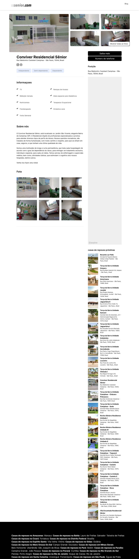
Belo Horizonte (18, 548)
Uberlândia (32, 548)
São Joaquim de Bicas (48, 548)
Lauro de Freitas (88, 535)
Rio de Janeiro (93, 554)
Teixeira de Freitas (115, 535)
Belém (90, 548)
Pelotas (15, 554)
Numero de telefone (104, 58)
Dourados (73, 545)
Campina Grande (19, 551)
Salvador (101, 535)
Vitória (61, 541)
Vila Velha (52, 541)
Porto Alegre (26, 554)
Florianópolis (66, 557)
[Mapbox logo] (93, 243)
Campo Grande (60, 545)
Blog (126, 4)
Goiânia (97, 541)
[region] (105, 161)
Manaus (48, 535)
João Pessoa (35, 551)
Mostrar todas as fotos (119, 44)
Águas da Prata (113, 557)
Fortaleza (44, 538)
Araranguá (54, 557)
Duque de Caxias (77, 554)
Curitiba (75, 551)
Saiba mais (105, 53)
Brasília (90, 538)
